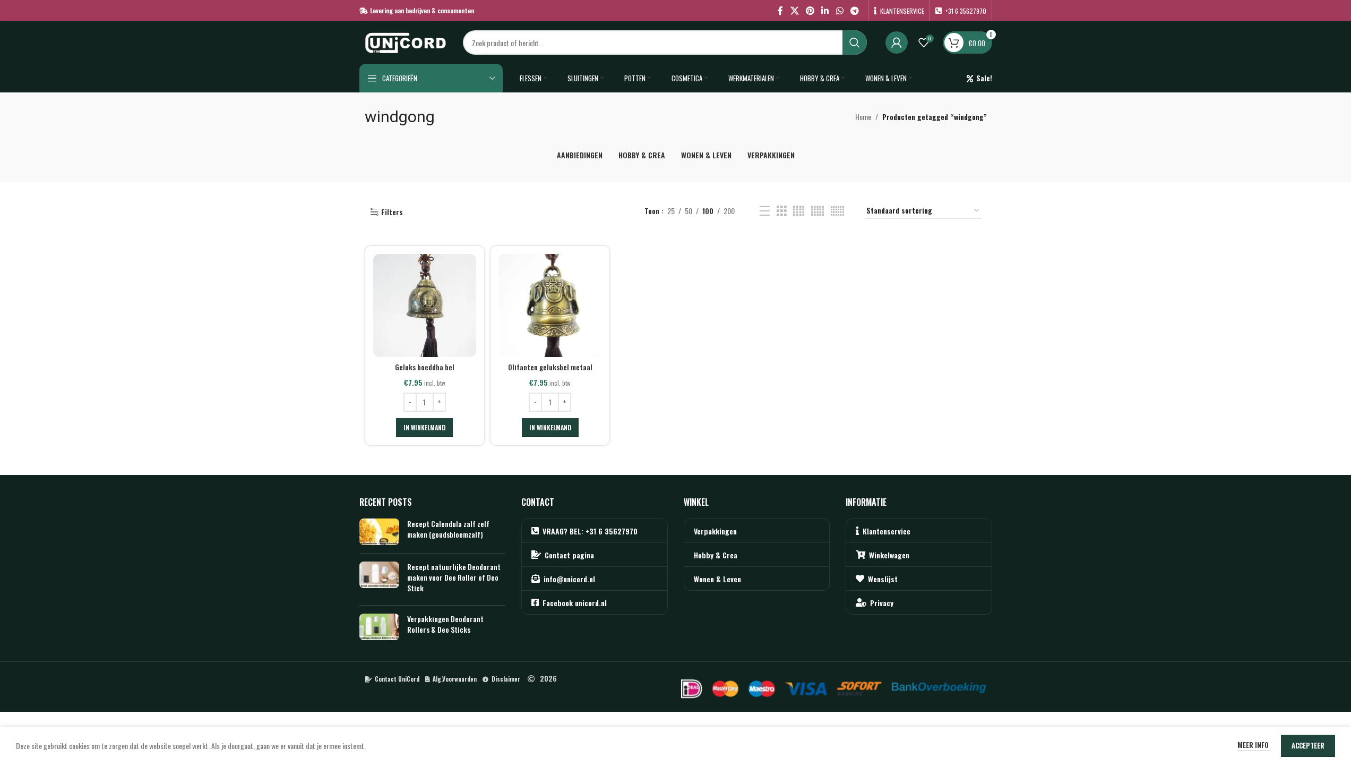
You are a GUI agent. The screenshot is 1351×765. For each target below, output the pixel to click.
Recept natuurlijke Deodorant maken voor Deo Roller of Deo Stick (454, 577)
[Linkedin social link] (825, 10)
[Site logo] (405, 41)
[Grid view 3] (782, 211)
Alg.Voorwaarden (455, 679)
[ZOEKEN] (854, 42)
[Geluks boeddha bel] (424, 305)
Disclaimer (506, 679)
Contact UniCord (397, 679)
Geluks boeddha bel (424, 366)
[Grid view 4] (798, 211)
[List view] (765, 211)
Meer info (1253, 745)
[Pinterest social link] (810, 10)
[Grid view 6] (837, 211)
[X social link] (794, 10)
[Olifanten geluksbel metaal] (549, 305)
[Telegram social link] (854, 10)
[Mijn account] (896, 42)
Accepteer (1308, 745)
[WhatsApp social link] (839, 10)
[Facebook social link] (780, 10)
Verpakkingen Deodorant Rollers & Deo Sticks (445, 624)
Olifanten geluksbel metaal (550, 366)
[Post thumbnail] (379, 531)
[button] (424, 427)
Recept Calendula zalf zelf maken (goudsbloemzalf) (448, 529)
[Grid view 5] (817, 211)
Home (863, 116)
